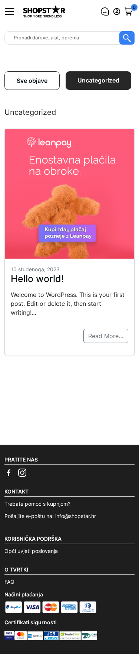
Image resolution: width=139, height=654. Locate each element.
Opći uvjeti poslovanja (31, 551)
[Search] (127, 38)
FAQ (9, 582)
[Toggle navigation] (9, 11)
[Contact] (105, 11)
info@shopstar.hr (75, 516)
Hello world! (37, 278)
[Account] (117, 11)
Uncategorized (98, 80)
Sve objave (32, 80)
